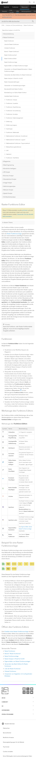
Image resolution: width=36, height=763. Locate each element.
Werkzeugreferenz (26, 11)
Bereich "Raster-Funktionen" (11, 51)
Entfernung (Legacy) (11, 125)
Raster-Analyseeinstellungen (11, 82)
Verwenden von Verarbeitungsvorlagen (14, 85)
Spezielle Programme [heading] (7, 714)
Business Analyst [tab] (8, 175)
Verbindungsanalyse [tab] (9, 186)
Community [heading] (5, 702)
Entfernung (9, 121)
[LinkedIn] (31, 688)
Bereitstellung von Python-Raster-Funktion (15, 92)
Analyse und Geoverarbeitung (14, 25)
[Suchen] (29, 2)
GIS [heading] (2, 706)
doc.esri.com (8, 17)
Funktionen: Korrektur (12, 114)
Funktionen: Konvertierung (13, 110)
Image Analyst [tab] (8, 182)
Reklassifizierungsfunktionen (13, 147)
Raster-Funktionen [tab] (9, 37)
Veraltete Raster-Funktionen (11, 96)
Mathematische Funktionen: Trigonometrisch (18, 143)
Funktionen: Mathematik (12, 132)
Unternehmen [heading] (5, 710)
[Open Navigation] (34, 2)
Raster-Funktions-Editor (10, 58)
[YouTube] (31, 692)
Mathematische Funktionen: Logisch (15, 139)
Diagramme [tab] (7, 161)
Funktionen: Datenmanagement (14, 118)
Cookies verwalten (8, 751)
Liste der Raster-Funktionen (11, 44)
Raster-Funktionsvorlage (10, 62)
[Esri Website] (4, 2)
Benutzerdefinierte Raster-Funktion (13, 89)
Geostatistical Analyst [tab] (10, 179)
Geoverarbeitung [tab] (9, 34)
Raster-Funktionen (28, 25)
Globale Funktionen (9, 48)
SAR (7, 150)
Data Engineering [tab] (9, 165)
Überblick (6, 7)
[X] (27, 688)
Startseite (4, 11)
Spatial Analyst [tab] (8, 193)
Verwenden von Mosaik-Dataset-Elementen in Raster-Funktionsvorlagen (18, 70)
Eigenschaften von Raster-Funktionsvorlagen (16, 65)
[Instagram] (27, 692)
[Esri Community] (24, 692)
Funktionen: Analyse (11, 100)
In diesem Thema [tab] (7, 222)
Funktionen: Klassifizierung (13, 107)
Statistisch (8, 154)
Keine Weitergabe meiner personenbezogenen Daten (17, 756)
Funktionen (15, 7)
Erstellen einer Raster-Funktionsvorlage (16, 631)
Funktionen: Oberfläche (12, 158)
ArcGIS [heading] (3, 698)
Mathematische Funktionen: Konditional (16, 136)
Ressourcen (25, 7)
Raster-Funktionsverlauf (10, 55)
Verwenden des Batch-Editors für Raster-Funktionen (18, 75)
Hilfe (17, 11)
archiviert (24, 210)
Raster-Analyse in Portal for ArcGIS (13, 78)
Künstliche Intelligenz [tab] (10, 168)
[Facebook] (24, 688)
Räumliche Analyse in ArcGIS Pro (11, 30)
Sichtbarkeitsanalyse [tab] (9, 197)
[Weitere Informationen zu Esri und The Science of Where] (5, 691)
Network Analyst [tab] (8, 190)
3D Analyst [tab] (7, 172)
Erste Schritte (12, 11)
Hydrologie (9, 129)
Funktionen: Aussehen (12, 103)
